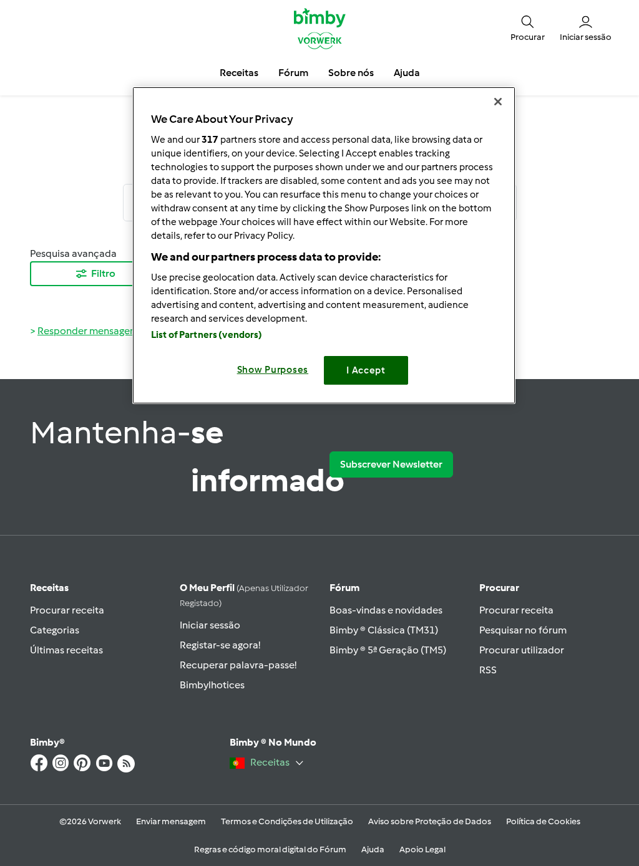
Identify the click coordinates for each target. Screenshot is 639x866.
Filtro (103, 273)
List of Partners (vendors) (207, 334)
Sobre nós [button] (351, 73)
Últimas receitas (66, 650)
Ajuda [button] (407, 73)
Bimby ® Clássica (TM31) (383, 630)
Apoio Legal (422, 849)
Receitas (49, 588)
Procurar (499, 588)
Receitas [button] (239, 73)
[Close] (498, 101)
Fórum (344, 588)
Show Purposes (273, 369)
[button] (527, 28)
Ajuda (372, 849)
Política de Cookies (543, 821)
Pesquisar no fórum (523, 630)
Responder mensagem (88, 331)
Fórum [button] (293, 73)
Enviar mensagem (171, 821)
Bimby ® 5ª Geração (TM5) (387, 650)
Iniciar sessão (210, 625)
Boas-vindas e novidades (385, 610)
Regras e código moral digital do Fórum (270, 849)
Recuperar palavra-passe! (238, 665)
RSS (488, 670)
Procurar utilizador (521, 650)
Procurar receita (67, 610)
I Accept (366, 370)
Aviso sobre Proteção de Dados (429, 821)
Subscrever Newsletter (391, 464)
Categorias (54, 630)
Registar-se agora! (220, 645)
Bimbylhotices (212, 685)
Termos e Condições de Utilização (287, 821)
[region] (323, 245)
